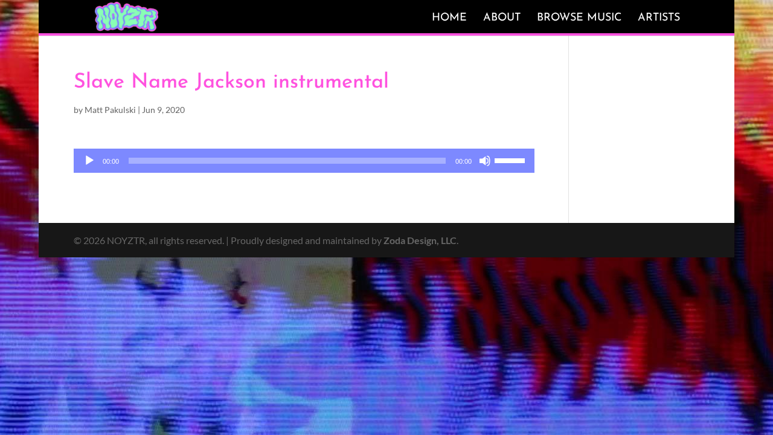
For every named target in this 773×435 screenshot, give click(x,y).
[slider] (511, 159)
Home (449, 18)
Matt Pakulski (110, 110)
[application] (304, 161)
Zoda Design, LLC (420, 240)
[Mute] (485, 161)
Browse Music (579, 18)
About (502, 18)
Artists (659, 18)
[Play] (89, 161)
